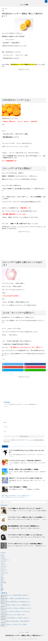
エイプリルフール (5, 559)
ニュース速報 (24, 4)
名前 (5, 422)
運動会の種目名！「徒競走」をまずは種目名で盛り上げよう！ (15, 598)
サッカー (3, 563)
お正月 (2, 555)
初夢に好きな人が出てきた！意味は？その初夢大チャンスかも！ (16, 608)
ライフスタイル (4, 572)
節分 (2, 584)
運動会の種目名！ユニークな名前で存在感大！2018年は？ (14, 595)
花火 (2, 587)
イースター (3, 558)
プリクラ (3, 568)
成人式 (2, 577)
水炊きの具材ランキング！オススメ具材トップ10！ (13, 614)
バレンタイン (4, 566)
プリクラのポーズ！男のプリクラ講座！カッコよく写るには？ (25, 535)
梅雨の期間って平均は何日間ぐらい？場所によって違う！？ (15, 617)
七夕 (2, 576)
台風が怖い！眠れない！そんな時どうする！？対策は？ (14, 624)
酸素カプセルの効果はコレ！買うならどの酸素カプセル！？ (18, 495)
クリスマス (3, 561)
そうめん (3, 556)
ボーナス (3, 571)
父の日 (2, 581)
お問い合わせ (21, 632)
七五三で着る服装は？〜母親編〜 (18, 487)
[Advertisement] (24, 79)
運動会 (2, 589)
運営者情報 (27, 632)
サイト (5, 431)
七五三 (2, 574)
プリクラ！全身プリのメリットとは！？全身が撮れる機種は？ (25, 543)
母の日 (2, 579)
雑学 (4, 359)
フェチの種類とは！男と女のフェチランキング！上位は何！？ (25, 508)
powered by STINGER (33, 638)
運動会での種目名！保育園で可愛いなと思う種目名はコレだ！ (15, 601)
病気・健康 (3, 582)
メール (6, 426)
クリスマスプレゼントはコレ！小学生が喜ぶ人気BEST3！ (25, 460)
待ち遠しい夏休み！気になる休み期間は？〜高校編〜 (24, 469)
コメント (6, 406)
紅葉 (2, 585)
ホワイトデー (4, 569)
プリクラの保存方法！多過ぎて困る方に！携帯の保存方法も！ (15, 621)
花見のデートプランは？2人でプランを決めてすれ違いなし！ (26, 478)
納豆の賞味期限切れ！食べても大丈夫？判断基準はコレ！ (24, 526)
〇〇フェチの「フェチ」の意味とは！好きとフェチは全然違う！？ (26, 517)
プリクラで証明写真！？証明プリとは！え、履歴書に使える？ (15, 604)
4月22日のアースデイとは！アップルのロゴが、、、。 (16, 497)
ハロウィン (3, 564)
